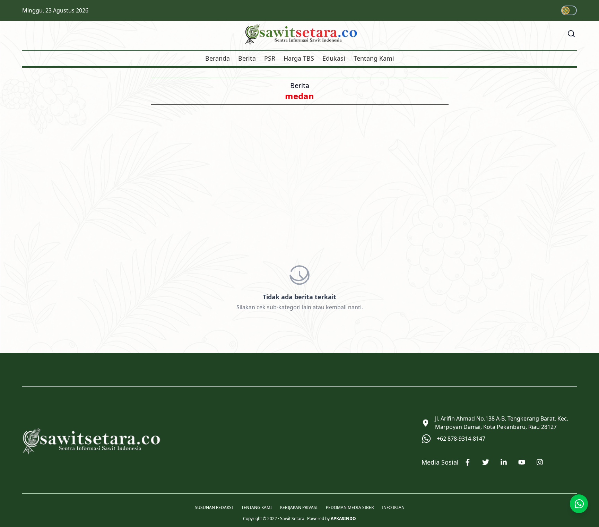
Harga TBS (299, 58)
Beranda (217, 58)
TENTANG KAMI (256, 507)
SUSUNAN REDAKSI (214, 507)
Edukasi (333, 58)
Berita (247, 58)
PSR (269, 58)
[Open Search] (571, 33)
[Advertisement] (299, 176)
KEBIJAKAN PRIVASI (299, 507)
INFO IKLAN (393, 507)
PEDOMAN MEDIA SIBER (350, 507)
